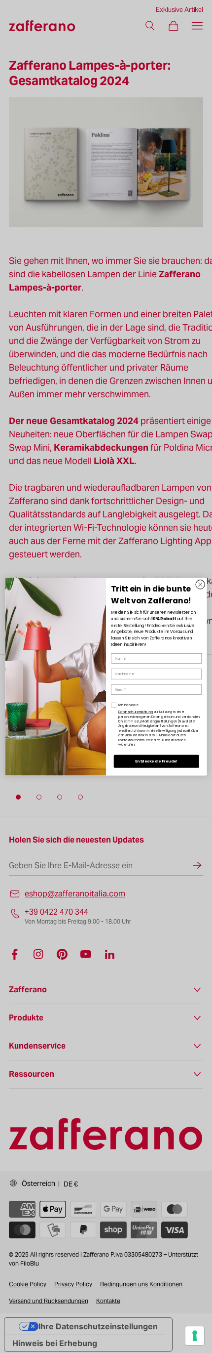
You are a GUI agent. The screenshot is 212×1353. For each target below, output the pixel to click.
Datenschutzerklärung (135, 712)
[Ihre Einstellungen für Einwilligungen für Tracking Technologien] (194, 1335)
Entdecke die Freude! (156, 761)
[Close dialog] (200, 584)
